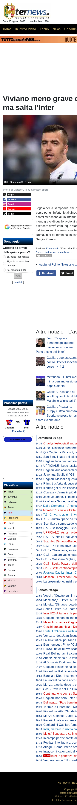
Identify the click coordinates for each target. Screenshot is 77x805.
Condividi (47, 272)
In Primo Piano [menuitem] (25, 29)
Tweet (69, 272)
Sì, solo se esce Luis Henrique (18, 263)
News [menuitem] (57, 29)
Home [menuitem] (7, 29)
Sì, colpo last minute (18, 256)
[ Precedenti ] (18, 431)
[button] (18, 276)
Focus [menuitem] (44, 29)
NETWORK (64, 782)
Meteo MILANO (18, 439)
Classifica (11, 485)
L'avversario (52, 248)
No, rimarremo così (17, 270)
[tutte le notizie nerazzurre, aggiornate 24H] (27, 11)
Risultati (18, 282)
